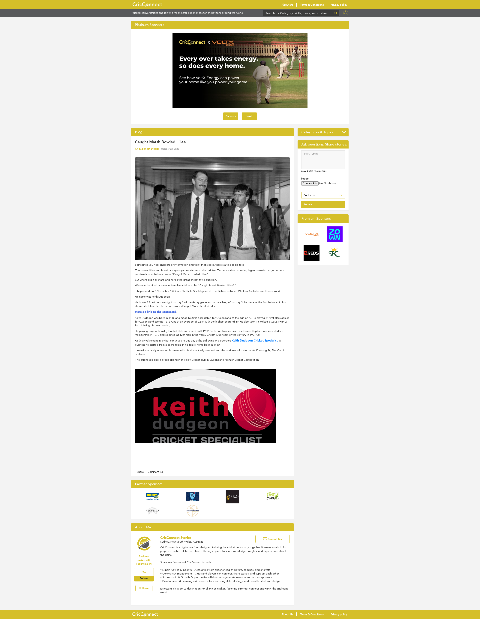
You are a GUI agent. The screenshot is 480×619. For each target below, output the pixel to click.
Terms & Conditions (312, 4)
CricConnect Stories (147, 149)
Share (140, 471)
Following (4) (144, 564)
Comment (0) (155, 471)
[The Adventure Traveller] (192, 510)
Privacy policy (339, 4)
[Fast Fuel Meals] (272, 496)
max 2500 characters (313, 171)
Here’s (139, 312)
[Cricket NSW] (192, 496)
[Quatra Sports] (232, 496)
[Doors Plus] (152, 496)
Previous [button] (231, 116)
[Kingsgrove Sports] (335, 253)
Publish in (309, 195)
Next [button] (249, 116)
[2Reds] (312, 253)
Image (305, 178)
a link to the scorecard (160, 312)
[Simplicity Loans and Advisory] (152, 510)
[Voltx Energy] (312, 234)
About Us (287, 4)
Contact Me (275, 539)
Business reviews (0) (143, 558)
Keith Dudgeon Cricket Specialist (255, 341)
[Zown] (335, 234)
